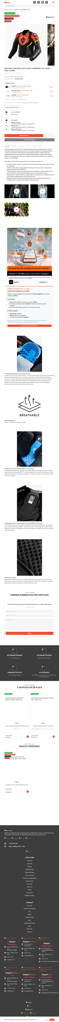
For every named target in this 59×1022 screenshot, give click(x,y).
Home (5, 9)
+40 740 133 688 (11, 988)
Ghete (29, 920)
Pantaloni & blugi (29, 917)
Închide (46, 1019)
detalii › (51, 87)
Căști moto (29, 905)
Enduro (29, 926)
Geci (29, 911)
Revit (10, 9)
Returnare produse (29, 872)
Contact (29, 889)
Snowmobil (29, 929)
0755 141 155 (27, 952)
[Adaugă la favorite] (46, 135)
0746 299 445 (27, 988)
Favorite (29, 866)
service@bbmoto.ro (29, 991)
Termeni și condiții (29, 875)
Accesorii (29, 932)
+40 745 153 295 (13, 843)
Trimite (30, 633)
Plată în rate (29, 884)
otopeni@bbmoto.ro (29, 955)
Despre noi (29, 887)
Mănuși (29, 914)
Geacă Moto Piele (25, 9)
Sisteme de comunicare (29, 908)
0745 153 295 (10, 957)
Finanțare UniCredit (29, 895)
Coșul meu (29, 863)
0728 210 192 (45, 958)
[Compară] (52, 135)
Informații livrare (29, 881)
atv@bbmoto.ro (10, 991)
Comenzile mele (29, 869)
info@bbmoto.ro (11, 959)
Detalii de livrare (23, 135)
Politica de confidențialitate (29, 878)
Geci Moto (16, 9)
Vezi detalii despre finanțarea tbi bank (29, 325)
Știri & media (29, 892)
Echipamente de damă (29, 923)
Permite (52, 1019)
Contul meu (29, 860)
